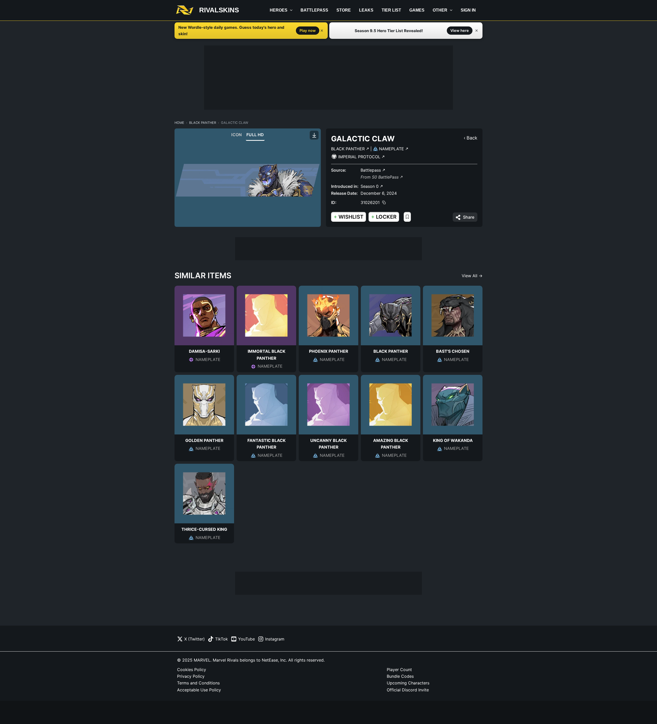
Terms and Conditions (198, 682)
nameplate (392, 148)
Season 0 (370, 186)
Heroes (278, 10)
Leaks (366, 10)
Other (440, 10)
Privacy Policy (191, 676)
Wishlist (348, 217)
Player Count (399, 669)
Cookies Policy (191, 669)
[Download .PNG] (314, 135)
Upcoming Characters (408, 682)
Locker (384, 217)
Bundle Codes (400, 676)
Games (416, 10)
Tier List (391, 10)
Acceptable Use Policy (199, 689)
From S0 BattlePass (380, 177)
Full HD (255, 134)
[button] (290, 10)
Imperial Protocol (360, 156)
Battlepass (314, 10)
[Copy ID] (384, 202)
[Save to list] (407, 217)
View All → (472, 275)
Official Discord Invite (408, 689)
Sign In (468, 10)
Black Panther (202, 123)
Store (343, 10)
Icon (236, 134)
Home (179, 123)
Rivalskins (219, 10)
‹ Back (470, 138)
